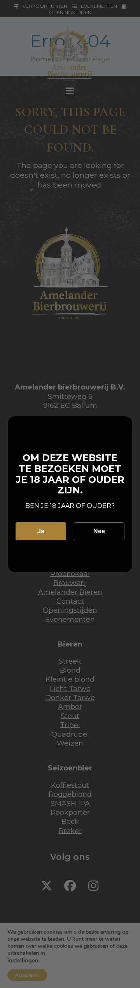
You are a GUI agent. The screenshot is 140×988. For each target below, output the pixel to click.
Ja (40, 531)
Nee (99, 531)
